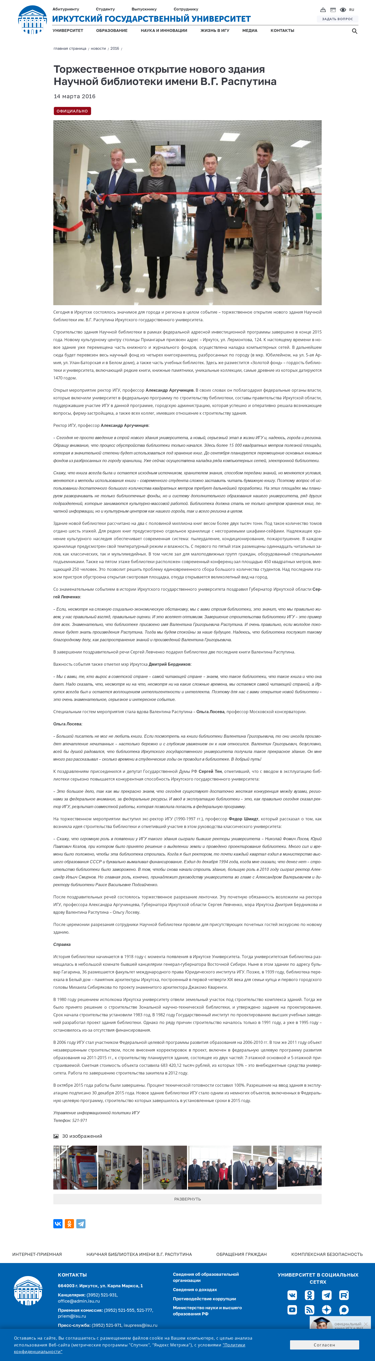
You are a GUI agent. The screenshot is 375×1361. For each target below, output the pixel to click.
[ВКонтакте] (58, 1223)
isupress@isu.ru (140, 1325)
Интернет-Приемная (37, 1255)
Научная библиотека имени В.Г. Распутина (139, 1255)
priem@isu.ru (72, 1316)
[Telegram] (81, 1223)
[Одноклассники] (70, 1223)
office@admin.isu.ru (79, 1301)
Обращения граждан (241, 1255)
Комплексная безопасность (327, 1255)
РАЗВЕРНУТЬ (187, 1199)
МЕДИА (249, 31)
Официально (72, 111)
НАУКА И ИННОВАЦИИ (164, 31)
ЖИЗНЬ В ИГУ (215, 31)
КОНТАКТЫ (282, 31)
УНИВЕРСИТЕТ (68, 31)
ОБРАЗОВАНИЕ (112, 31)
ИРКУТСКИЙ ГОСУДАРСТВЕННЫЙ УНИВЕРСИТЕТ (151, 19)
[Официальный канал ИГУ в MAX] (340, 1328)
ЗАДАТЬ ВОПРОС (337, 19)
